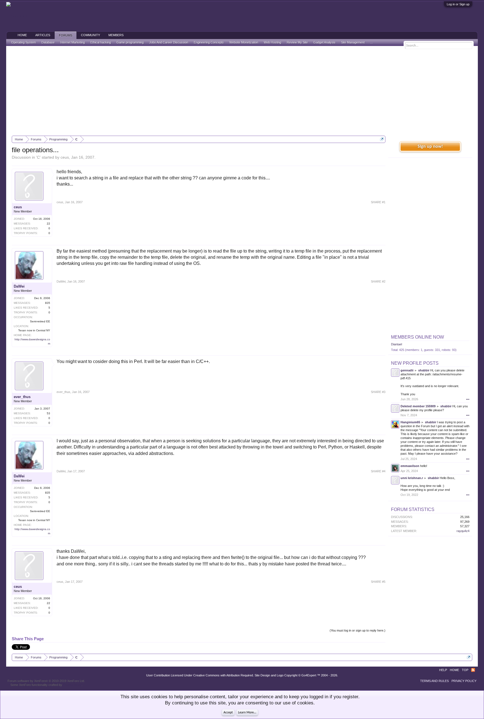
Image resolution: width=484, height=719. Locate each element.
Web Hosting (272, 42)
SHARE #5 (378, 581)
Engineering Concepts (209, 42)
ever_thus (22, 397)
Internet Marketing (72, 42)
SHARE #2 (378, 281)
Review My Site (297, 42)
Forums (65, 35)
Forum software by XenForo (46, 681)
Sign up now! (430, 146)
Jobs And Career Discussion (168, 42)
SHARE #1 (378, 202)
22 (48, 223)
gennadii (407, 370)
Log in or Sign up (458, 4)
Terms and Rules (434, 681)
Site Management (353, 42)
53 (48, 413)
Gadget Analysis (324, 42)
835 (47, 302)
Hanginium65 (410, 422)
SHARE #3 (378, 392)
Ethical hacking (100, 42)
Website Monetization (243, 42)
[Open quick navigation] (382, 139)
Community (90, 35)
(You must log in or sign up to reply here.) (357, 630)
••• (467, 399)
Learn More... (247, 712)
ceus (65, 157)
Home (22, 35)
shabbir (423, 370)
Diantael (396, 344)
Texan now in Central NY (34, 330)
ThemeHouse (72, 684)
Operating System (23, 42)
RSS (473, 670)
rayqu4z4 (463, 531)
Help (443, 670)
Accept (228, 712)
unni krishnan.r (412, 478)
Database (48, 42)
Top (465, 670)
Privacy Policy (464, 681)
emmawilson (410, 466)
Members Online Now (417, 337)
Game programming (130, 42)
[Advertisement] (242, 91)
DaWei (19, 286)
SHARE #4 (378, 471)
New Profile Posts (415, 363)
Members (116, 35)
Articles (42, 35)
